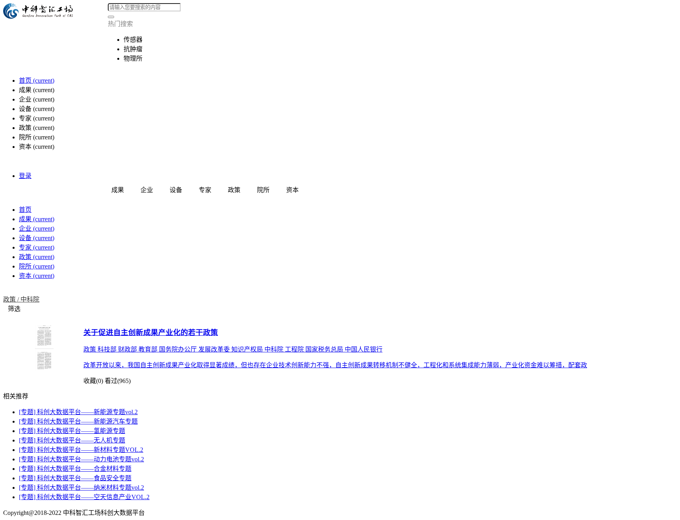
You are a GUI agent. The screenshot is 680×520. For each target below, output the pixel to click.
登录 (25, 175)
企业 (36, 228)
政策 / (11, 299)
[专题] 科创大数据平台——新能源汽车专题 (78, 421)
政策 (36, 257)
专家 (36, 247)
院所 (36, 266)
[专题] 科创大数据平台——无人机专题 (72, 440)
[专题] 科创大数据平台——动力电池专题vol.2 (81, 459)
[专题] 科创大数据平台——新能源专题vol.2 (78, 412)
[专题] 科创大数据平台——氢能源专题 (72, 430)
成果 (36, 219)
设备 (36, 238)
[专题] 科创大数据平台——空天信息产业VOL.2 (84, 497)
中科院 (29, 299)
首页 (36, 80)
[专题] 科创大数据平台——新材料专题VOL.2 (81, 449)
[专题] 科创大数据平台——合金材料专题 (75, 468)
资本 (36, 275)
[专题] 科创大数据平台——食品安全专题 (75, 478)
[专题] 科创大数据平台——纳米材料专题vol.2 (81, 487)
